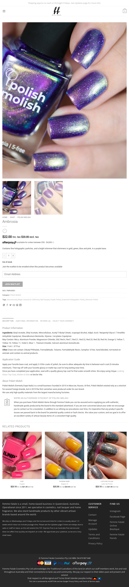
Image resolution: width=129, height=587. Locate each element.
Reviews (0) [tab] (45, 321)
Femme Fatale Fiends (117, 536)
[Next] (120, 100)
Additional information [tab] (27, 321)
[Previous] (9, 100)
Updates (92, 529)
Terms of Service (89, 581)
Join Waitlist (12, 284)
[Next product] (5, 231)
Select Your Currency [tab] (63, 321)
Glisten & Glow (23, 374)
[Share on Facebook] (7, 305)
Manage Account (92, 522)
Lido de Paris (106, 484)
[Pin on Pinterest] (17, 305)
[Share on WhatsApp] (4, 305)
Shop (12, 217)
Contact (92, 514)
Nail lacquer (45, 300)
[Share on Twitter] (10, 305)
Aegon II (64, 484)
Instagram (115, 511)
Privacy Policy (95, 543)
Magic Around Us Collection (29, 300)
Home (4, 217)
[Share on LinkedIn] (20, 305)
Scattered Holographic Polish (73, 300)
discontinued (12, 300)
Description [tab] (8, 321)
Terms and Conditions (94, 536)
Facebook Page (117, 516)
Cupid (22, 484)
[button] (4, 11)
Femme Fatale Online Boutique (117, 525)
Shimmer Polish (91, 300)
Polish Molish (24, 217)
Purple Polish (55, 300)
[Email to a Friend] (14, 305)
